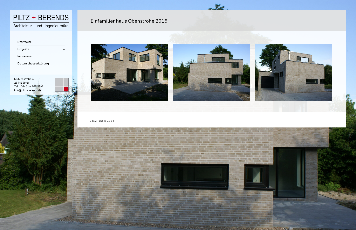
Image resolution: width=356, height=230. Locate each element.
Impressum (25, 56)
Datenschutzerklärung (33, 63)
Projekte (23, 49)
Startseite (25, 42)
